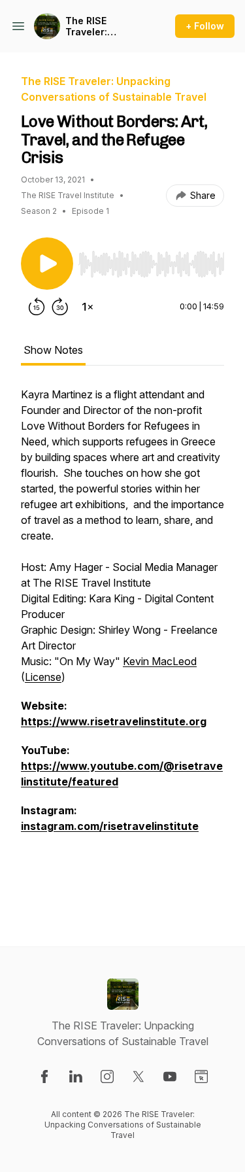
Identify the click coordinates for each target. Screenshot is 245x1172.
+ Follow (205, 25)
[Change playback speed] (87, 307)
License (43, 676)
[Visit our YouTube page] (169, 1076)
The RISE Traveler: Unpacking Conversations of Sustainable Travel (105, 26)
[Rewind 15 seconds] (36, 307)
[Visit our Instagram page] (107, 1076)
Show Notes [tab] (53, 349)
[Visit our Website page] (201, 1076)
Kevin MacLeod (160, 661)
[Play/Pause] (47, 263)
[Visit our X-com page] (138, 1076)
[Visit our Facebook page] (44, 1076)
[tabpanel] (122, 646)
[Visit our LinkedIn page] (75, 1076)
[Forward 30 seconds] (60, 307)
